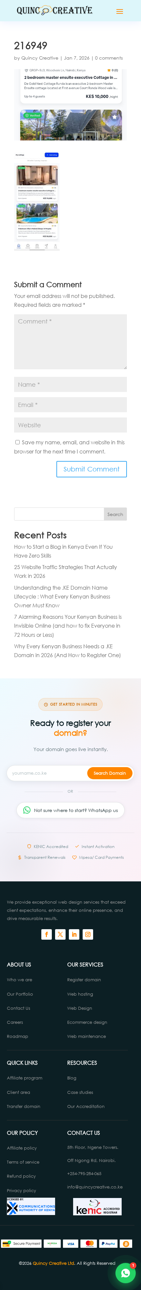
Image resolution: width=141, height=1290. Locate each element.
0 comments (109, 58)
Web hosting (80, 994)
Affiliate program (24, 1078)
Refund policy (21, 1176)
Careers (15, 1022)
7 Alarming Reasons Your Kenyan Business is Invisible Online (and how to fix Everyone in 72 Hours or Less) (68, 625)
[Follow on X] (60, 934)
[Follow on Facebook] (46, 934)
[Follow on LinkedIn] (74, 934)
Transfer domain (23, 1106)
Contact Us (18, 1008)
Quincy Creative (39, 58)
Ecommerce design (87, 1022)
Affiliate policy (22, 1148)
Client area (18, 1092)
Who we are (19, 980)
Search (115, 514)
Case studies (80, 1092)
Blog (71, 1078)
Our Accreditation (86, 1106)
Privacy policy (21, 1190)
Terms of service (23, 1162)
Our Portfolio (20, 994)
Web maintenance (86, 1036)
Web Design (79, 1008)
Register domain (84, 980)
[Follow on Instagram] (88, 934)
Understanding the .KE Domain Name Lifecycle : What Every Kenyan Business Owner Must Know (62, 596)
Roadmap (17, 1036)
